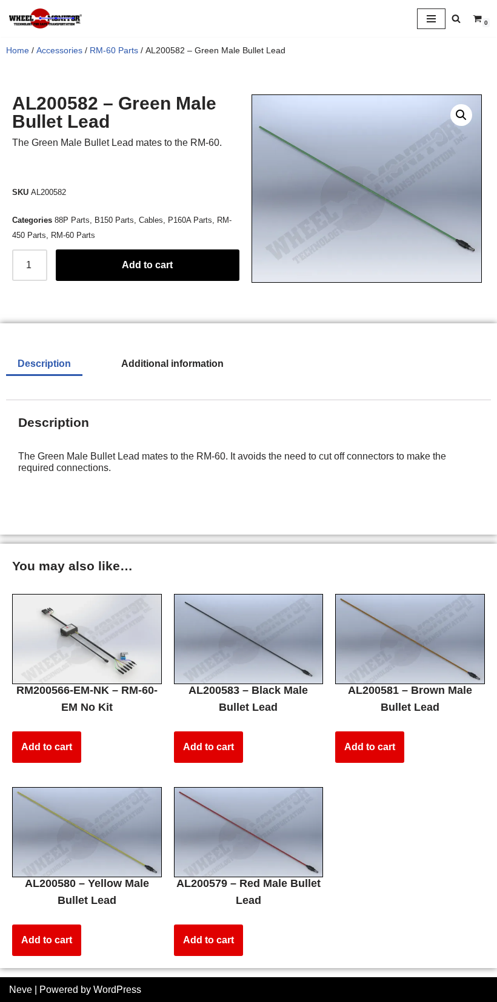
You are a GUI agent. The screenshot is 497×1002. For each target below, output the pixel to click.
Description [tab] (44, 363)
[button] (461, 115)
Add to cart (147, 265)
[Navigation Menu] (431, 18)
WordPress (117, 989)
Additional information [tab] (172, 363)
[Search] (456, 18)
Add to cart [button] (46, 747)
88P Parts (72, 220)
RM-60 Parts (114, 50)
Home (17, 50)
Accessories (59, 50)
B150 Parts (114, 220)
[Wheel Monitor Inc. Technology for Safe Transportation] (45, 18)
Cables (151, 220)
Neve (20, 989)
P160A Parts (190, 220)
